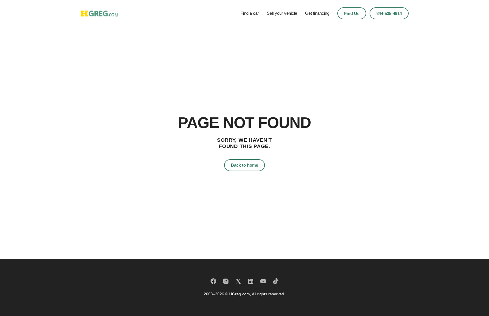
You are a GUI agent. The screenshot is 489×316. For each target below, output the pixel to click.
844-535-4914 (389, 13)
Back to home (244, 165)
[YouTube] (263, 281)
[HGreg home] (99, 13)
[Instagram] (225, 281)
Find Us (351, 13)
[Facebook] (213, 281)
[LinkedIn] (250, 281)
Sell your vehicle (282, 13)
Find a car (250, 13)
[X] (238, 281)
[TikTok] (275, 281)
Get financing (317, 13)
